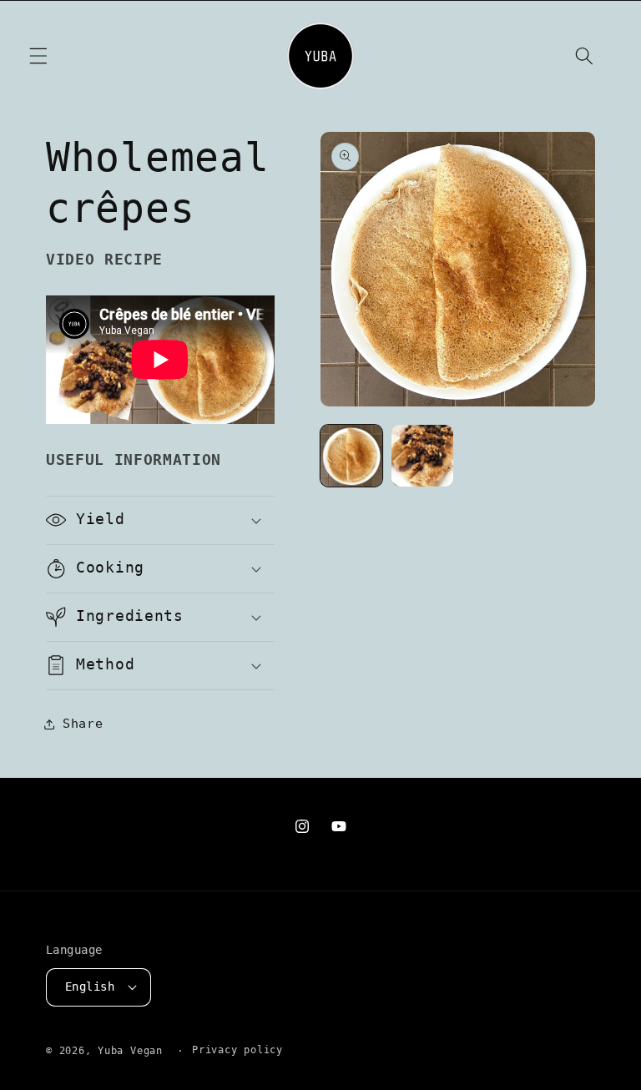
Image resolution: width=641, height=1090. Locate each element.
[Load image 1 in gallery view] (351, 456)
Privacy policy (237, 1050)
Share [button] (83, 723)
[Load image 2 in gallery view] (422, 456)
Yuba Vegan (130, 1051)
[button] (38, 56)
